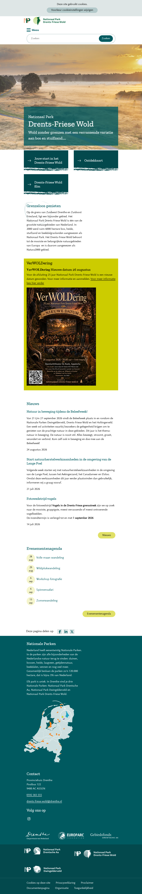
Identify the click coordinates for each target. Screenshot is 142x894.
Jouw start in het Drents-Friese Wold (48, 160)
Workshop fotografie (49, 579)
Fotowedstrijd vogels (41, 499)
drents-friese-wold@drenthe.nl (44, 801)
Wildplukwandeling (48, 568)
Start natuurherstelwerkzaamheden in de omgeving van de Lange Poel (69, 461)
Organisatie (62, 888)
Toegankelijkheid (83, 888)
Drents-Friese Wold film (48, 184)
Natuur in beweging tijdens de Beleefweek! (57, 411)
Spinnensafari (44, 590)
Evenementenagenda (99, 613)
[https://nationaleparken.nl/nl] (49, 761)
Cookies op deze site (38, 883)
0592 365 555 (34, 795)
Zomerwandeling (47, 600)
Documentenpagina (38, 888)
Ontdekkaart (93, 160)
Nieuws (106, 535)
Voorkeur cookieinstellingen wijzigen (72, 10)
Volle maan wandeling (50, 557)
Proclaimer (87, 883)
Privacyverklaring (65, 883)
